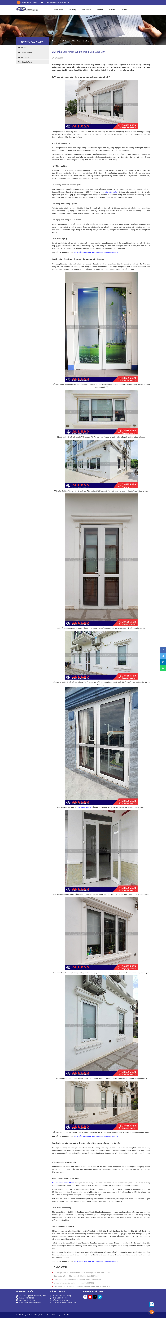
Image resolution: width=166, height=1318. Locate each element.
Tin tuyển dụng (23, 57)
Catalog (100, 10)
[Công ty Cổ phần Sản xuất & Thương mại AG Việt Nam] (27, 8)
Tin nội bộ (22, 47)
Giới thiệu (72, 10)
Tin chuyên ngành (32, 41)
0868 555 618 (32, 2)
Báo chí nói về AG (25, 62)
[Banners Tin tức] (83, 30)
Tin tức (112, 10)
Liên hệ (124, 10)
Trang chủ (58, 10)
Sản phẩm (86, 10)
